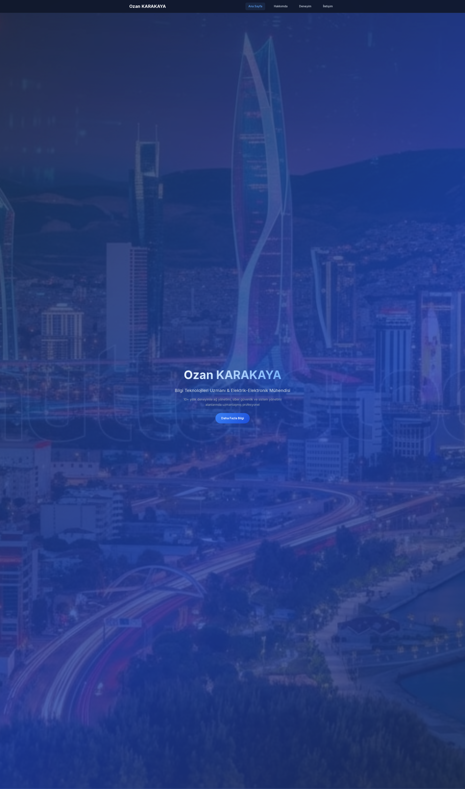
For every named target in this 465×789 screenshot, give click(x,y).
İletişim (328, 6)
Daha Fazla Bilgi (232, 418)
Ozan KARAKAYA (147, 6)
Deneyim (305, 6)
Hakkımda (281, 6)
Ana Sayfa (255, 6)
